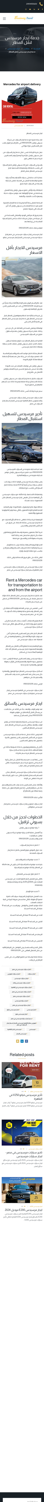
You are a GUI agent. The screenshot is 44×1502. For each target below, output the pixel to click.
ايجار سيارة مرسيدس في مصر (21, 1005)
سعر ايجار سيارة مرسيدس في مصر (21, 1018)
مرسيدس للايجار (21, 1034)
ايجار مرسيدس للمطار (14, 497)
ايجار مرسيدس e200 (36, 1206)
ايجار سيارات (31, 974)
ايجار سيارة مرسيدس (21, 1001)
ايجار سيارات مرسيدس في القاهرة (21, 987)
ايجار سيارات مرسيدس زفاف (21, 983)
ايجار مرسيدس (18, 125)
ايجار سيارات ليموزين (14, 974)
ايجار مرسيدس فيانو (13, 1010)
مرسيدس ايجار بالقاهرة (14, 1029)
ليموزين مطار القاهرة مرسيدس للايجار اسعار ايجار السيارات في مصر (21, 1024)
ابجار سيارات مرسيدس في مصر (21, 969)
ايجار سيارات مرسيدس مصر (21, 996)
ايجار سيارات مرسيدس (21, 978)
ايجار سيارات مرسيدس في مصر (21, 992)
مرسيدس (32, 1029)
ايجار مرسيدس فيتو (21, 1014)
